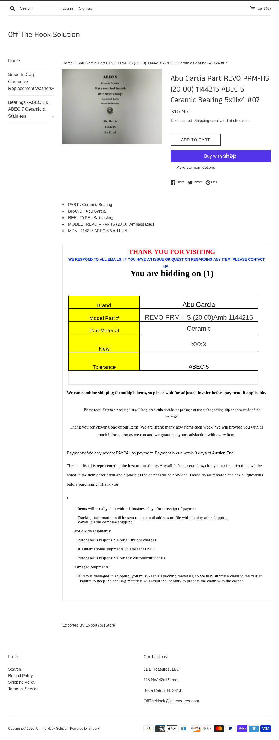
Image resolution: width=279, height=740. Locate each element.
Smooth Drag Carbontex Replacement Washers (31, 81)
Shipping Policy (21, 682)
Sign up (85, 8)
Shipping (201, 120)
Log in (67, 8)
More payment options (195, 167)
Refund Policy (20, 675)
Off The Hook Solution (44, 34)
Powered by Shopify (85, 728)
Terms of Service (23, 688)
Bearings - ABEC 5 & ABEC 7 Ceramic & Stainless (31, 109)
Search (14, 669)
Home (14, 60)
